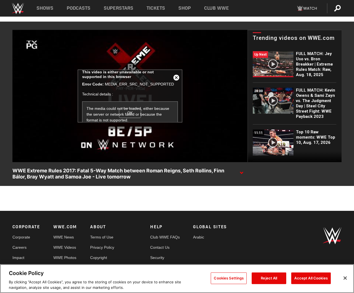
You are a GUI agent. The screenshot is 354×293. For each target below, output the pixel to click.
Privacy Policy (102, 247)
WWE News (63, 237)
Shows (45, 8)
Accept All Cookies (310, 278)
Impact (18, 257)
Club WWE (216, 8)
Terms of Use (101, 237)
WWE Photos (64, 257)
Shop (184, 8)
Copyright (98, 257)
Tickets (156, 8)
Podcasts (78, 8)
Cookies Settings (229, 278)
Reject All (269, 278)
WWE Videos (64, 247)
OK (130, 113)
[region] (177, 278)
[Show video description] (241, 171)
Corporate (21, 237)
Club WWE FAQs (165, 237)
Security (157, 257)
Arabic (198, 237)
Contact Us (160, 247)
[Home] (17, 8)
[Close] (345, 278)
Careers (19, 247)
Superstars (119, 8)
